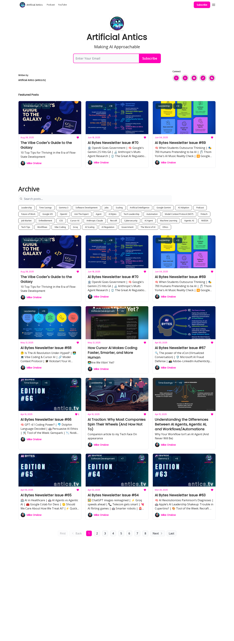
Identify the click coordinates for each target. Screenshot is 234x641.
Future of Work (28, 214)
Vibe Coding (60, 227)
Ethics (165, 227)
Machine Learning (168, 220)
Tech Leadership (131, 214)
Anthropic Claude (95, 220)
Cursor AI (74, 220)
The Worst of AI (148, 227)
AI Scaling (89, 227)
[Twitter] (176, 78)
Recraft (113, 220)
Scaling (119, 207)
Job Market (26, 220)
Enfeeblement (45, 220)
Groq (75, 227)
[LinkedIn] (185, 78)
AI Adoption (183, 207)
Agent (98, 214)
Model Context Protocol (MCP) (179, 214)
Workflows (42, 227)
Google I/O (47, 214)
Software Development (86, 207)
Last (171, 533)
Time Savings (45, 207)
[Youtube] (194, 78)
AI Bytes (112, 214)
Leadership (26, 207)
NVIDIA (204, 220)
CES (61, 220)
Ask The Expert (81, 214)
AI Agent (149, 220)
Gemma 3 (63, 207)
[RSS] (212, 78)
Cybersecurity (130, 220)
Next (156, 533)
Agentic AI (189, 220)
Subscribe (202, 4)
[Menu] (214, 4)
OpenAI (63, 214)
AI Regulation (108, 227)
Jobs (107, 207)
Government (127, 227)
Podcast (200, 207)
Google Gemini (164, 207)
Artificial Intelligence (139, 207)
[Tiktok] (203, 78)
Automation (152, 214)
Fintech (204, 214)
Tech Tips (25, 227)
